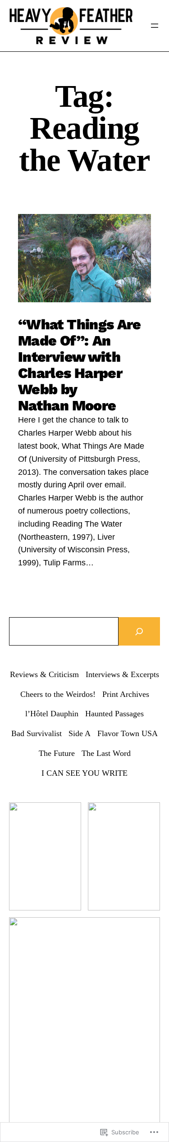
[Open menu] (154, 25)
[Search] (139, 631)
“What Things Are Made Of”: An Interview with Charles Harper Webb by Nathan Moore (79, 365)
